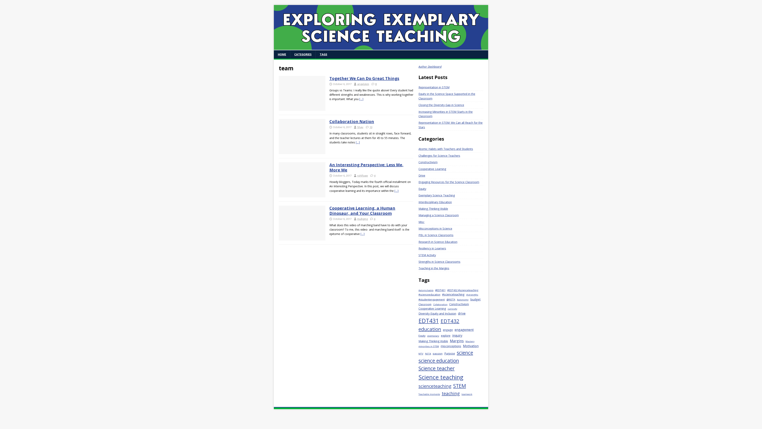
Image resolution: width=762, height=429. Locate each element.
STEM (459, 385)
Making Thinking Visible (433, 209)
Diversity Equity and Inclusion (437, 313)
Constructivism (428, 162)
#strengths (472, 294)
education (430, 329)
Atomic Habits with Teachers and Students (446, 149)
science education (439, 360)
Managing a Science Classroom (439, 215)
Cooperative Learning (432, 169)
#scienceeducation (429, 294)
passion (438, 353)
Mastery (470, 341)
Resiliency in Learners (432, 248)
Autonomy (463, 299)
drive (462, 313)
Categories (303, 54)
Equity (422, 189)
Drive (422, 175)
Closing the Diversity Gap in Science (441, 105)
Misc (421, 222)
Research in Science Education (438, 242)
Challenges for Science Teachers (439, 155)
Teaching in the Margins (434, 268)
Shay (360, 127)
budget (475, 299)
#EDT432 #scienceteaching (462, 290)
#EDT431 (440, 290)
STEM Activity (427, 255)
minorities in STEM (429, 346)
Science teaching (441, 377)
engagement (464, 330)
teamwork (467, 394)
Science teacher (437, 368)
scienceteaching (435, 386)
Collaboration (440, 304)
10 (370, 127)
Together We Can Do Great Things (364, 78)
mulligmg (362, 219)
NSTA (428, 353)
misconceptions (451, 346)
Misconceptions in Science (435, 228)
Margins (457, 340)
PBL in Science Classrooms (436, 235)
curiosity (452, 308)
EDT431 (429, 321)
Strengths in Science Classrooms (439, 262)
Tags (323, 54)
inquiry (457, 335)
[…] (361, 99)
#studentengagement (432, 299)
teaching (451, 393)
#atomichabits (426, 290)
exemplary (433, 335)
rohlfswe (362, 175)
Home (282, 54)
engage (448, 330)
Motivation (471, 346)
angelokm (363, 84)
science (465, 352)
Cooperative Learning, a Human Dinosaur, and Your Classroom (362, 210)
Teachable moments (429, 394)
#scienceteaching (453, 294)
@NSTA (450, 299)
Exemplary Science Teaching (437, 195)
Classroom (425, 304)
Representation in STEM (434, 87)
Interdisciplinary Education (435, 202)
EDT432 (450, 321)
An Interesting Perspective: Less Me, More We (366, 167)
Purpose (449, 353)
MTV (421, 353)
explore (445, 335)
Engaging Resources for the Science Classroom (449, 182)
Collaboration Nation (351, 121)
